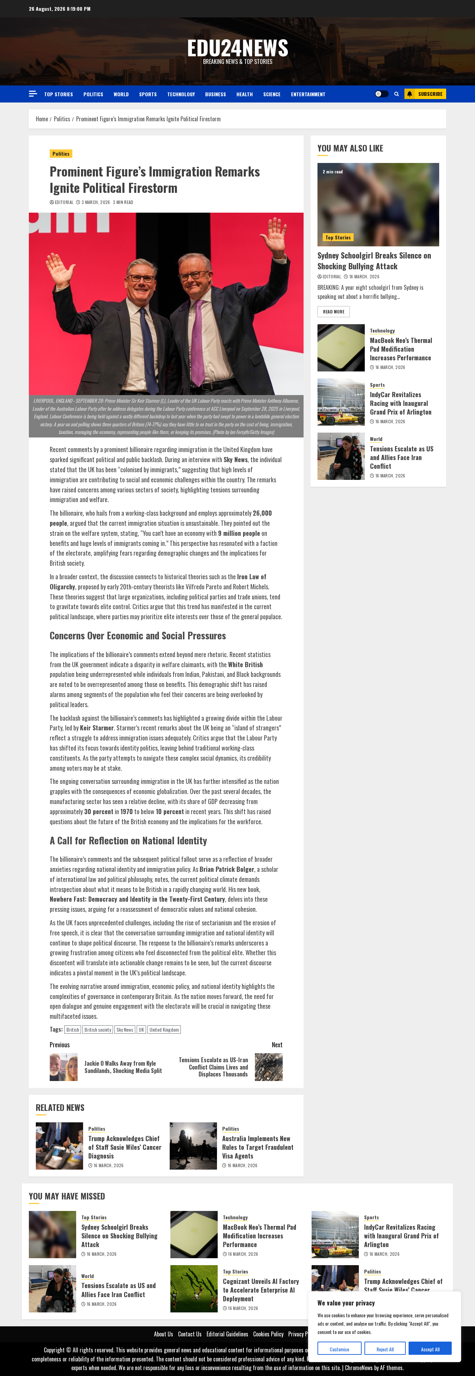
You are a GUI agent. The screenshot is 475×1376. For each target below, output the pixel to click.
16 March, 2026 (109, 1165)
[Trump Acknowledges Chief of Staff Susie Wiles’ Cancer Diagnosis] (59, 1146)
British (72, 1029)
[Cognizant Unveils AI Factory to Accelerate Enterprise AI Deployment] (194, 1288)
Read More (333, 311)
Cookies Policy (268, 1334)
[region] (384, 1326)
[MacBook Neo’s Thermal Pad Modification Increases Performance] (341, 347)
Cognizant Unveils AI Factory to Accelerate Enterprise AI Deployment (261, 1290)
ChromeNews (359, 1367)
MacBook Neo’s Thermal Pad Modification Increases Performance (401, 349)
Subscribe (430, 93)
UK (141, 1029)
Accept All (430, 1349)
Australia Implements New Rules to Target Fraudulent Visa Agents (257, 1147)
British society (97, 1029)
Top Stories (58, 94)
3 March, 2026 (96, 202)
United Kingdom (164, 1029)
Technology (181, 94)
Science (272, 94)
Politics (93, 94)
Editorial (64, 202)
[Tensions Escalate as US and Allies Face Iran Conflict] (341, 456)
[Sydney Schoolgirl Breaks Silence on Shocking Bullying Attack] (378, 204)
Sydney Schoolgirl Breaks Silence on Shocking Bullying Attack (374, 260)
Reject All (385, 1349)
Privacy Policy (302, 1334)
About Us (163, 1334)
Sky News (124, 1029)
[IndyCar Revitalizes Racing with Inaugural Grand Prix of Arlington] (341, 402)
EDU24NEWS (238, 46)
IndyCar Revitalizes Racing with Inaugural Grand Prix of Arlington (401, 403)
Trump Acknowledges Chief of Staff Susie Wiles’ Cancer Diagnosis (124, 1147)
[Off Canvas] (33, 94)
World (121, 94)
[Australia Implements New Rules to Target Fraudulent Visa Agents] (193, 1146)
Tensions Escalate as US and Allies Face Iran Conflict (401, 457)
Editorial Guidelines (227, 1334)
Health (244, 94)
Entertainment (308, 94)
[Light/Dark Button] (382, 93)
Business (215, 94)
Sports (148, 94)
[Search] (396, 93)
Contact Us (190, 1334)
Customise (339, 1349)
